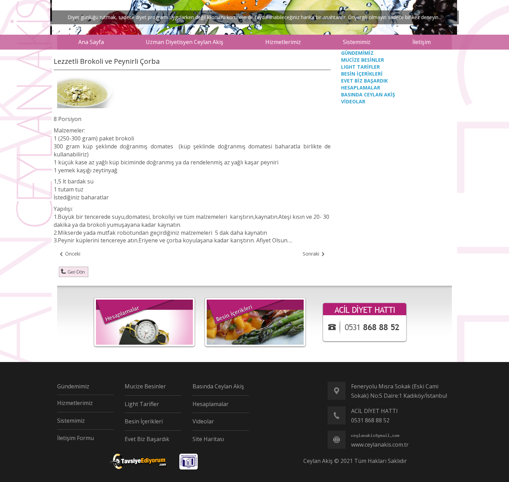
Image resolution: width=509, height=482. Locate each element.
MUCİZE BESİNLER (362, 60)
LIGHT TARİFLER (360, 66)
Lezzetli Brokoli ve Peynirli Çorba (107, 61)
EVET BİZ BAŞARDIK (364, 80)
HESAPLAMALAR (360, 87)
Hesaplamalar (211, 404)
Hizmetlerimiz (75, 403)
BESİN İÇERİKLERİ (362, 73)
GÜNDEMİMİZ (357, 53)
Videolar (203, 421)
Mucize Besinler (145, 386)
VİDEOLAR (353, 101)
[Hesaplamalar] (144, 321)
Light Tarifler (142, 404)
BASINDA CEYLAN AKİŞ (368, 94)
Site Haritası (208, 439)
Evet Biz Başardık (147, 439)
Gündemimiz (73, 386)
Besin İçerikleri (144, 421)
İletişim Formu (75, 438)
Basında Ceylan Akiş (218, 386)
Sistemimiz (71, 420)
